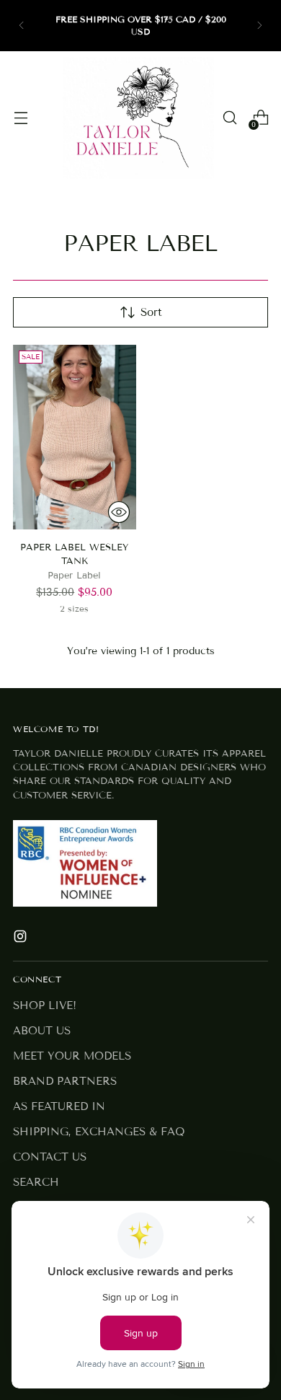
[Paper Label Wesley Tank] (74, 437)
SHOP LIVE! (44, 1005)
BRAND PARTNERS (65, 1081)
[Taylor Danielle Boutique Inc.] (138, 118)
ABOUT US (42, 1030)
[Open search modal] (229, 118)
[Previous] (21, 25)
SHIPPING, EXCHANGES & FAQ (98, 1131)
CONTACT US (49, 1156)
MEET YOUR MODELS (72, 1055)
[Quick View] (119, 512)
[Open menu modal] (20, 118)
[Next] (259, 25)
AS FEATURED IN (59, 1106)
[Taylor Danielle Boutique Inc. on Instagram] (21, 938)
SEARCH (36, 1182)
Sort (151, 312)
